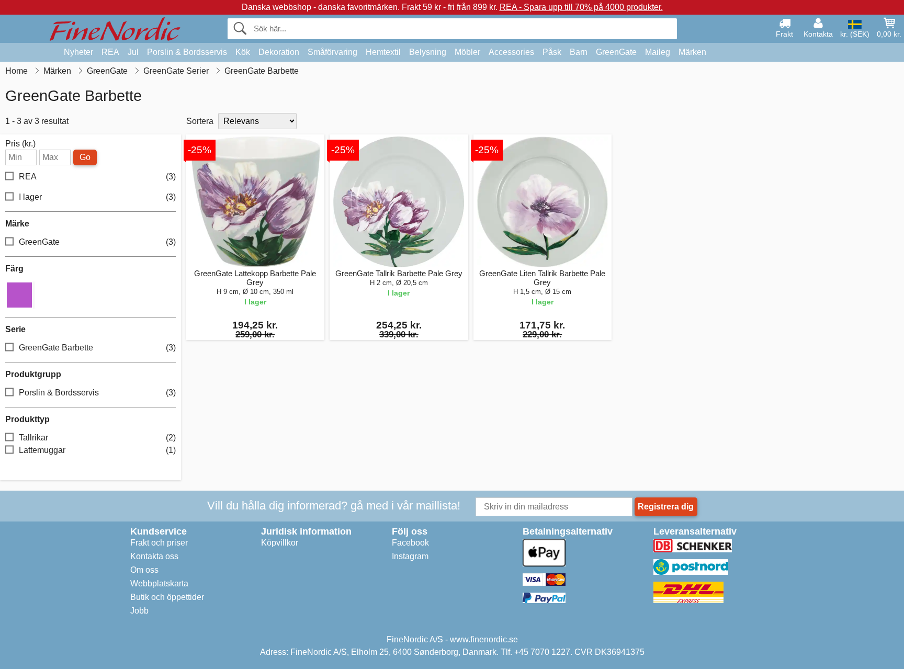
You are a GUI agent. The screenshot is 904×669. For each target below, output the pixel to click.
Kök (242, 52)
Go (85, 157)
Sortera (199, 121)
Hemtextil (383, 52)
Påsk (552, 52)
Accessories (511, 52)
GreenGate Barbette (97, 347)
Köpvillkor (279, 542)
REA (110, 52)
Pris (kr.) (20, 144)
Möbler (467, 52)
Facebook (410, 542)
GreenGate (616, 52)
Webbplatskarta (159, 583)
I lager (97, 196)
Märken (692, 52)
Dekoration (278, 52)
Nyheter (78, 52)
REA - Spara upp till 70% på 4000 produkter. (581, 7)
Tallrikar (97, 437)
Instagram (410, 556)
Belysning (427, 52)
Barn (578, 52)
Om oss (144, 569)
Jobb (139, 610)
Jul (133, 52)
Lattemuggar (97, 450)
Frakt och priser (159, 542)
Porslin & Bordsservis (187, 52)
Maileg (657, 52)
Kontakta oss (154, 556)
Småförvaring (332, 52)
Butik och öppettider (167, 597)
